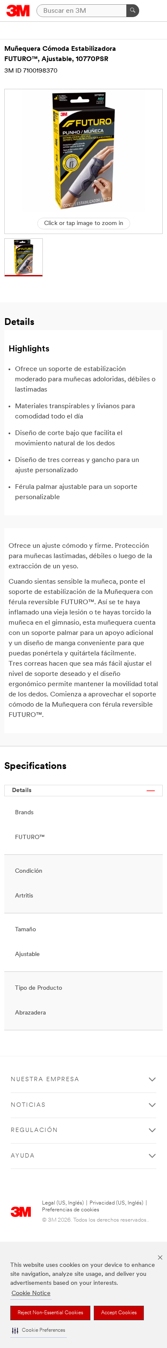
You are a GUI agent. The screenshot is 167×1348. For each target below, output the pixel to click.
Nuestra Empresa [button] (45, 1079)
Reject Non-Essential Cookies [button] (50, 1313)
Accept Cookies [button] (119, 1313)
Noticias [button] (28, 1105)
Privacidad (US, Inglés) (116, 1203)
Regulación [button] (34, 1130)
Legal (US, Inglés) (63, 1203)
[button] (38, 1331)
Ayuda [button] (23, 1156)
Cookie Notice (31, 1293)
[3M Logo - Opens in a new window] (18, 10)
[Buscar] (132, 10)
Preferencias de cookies (70, 1210)
